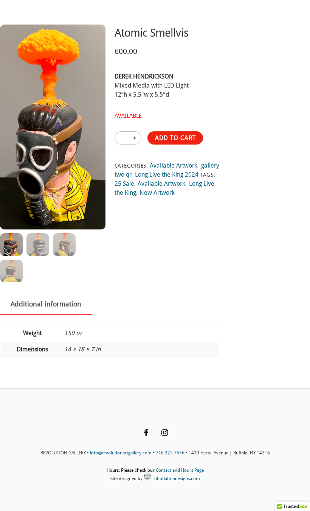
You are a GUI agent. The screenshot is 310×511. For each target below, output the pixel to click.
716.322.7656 (170, 453)
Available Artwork (173, 165)
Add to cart (175, 138)
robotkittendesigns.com (175, 478)
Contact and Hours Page (180, 470)
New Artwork (157, 192)
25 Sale (124, 183)
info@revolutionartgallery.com (121, 453)
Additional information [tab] (46, 304)
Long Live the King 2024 (166, 174)
